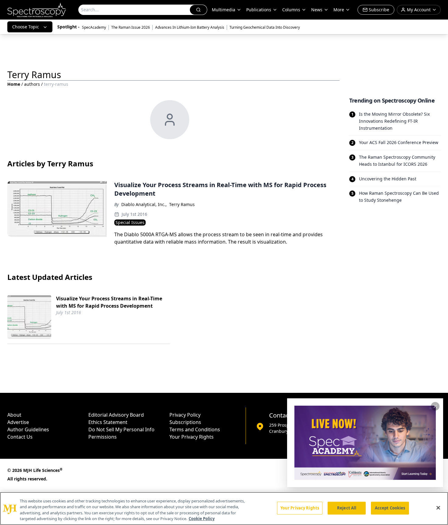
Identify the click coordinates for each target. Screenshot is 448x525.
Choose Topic (25, 27)
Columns (291, 10)
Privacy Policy (185, 414)
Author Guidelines (28, 429)
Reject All (346, 508)
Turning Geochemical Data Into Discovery (264, 27)
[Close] (438, 507)
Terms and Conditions (194, 429)
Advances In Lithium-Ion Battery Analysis (189, 27)
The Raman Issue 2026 (130, 27)
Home (13, 84)
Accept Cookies (390, 508)
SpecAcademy (94, 27)
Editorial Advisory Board (116, 414)
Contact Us (20, 436)
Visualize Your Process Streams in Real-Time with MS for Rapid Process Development (109, 302)
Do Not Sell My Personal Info (121, 429)
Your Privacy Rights (191, 436)
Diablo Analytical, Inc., (144, 204)
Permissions (102, 436)
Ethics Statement (107, 422)
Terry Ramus (182, 204)
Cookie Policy (202, 518)
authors (32, 84)
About (14, 414)
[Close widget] (435, 406)
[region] (224, 508)
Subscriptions (185, 422)
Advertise (18, 422)
